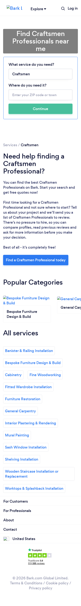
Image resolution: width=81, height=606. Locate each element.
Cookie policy (57, 583)
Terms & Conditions (26, 583)
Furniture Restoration (22, 399)
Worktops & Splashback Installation (34, 488)
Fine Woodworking (45, 374)
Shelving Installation (21, 459)
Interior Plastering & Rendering (30, 423)
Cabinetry (13, 374)
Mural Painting (17, 435)
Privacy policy (40, 588)
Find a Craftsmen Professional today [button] (36, 260)
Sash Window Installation (26, 447)
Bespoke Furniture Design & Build (33, 362)
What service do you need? (31, 64)
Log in (73, 8)
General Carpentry (20, 411)
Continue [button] (40, 108)
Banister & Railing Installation (29, 350)
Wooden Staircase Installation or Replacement (31, 474)
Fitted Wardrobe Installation (28, 386)
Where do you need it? (28, 85)
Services (10, 145)
